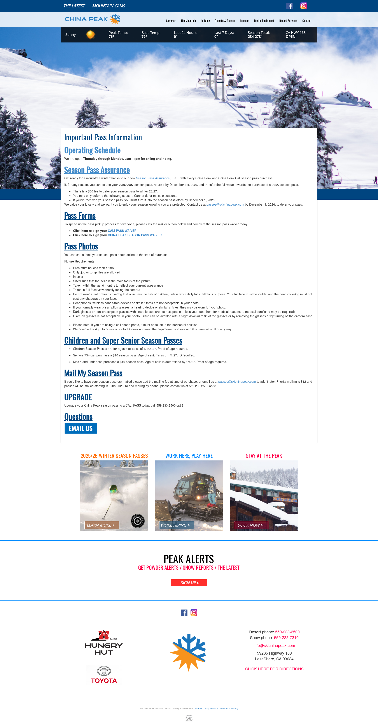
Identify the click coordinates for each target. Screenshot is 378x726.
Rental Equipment (264, 20)
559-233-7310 (286, 637)
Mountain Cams (108, 5)
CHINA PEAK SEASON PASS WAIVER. (135, 235)
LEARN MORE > (100, 525)
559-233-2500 (287, 631)
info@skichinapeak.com (274, 645)
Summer (171, 20)
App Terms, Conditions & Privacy (221, 708)
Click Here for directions (274, 668)
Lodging (205, 20)
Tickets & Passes (225, 20)
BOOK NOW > (250, 525)
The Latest (74, 5)
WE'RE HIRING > (175, 525)
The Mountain (188, 20)
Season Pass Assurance (153, 178)
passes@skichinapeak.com (225, 204)
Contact (307, 20)
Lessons (244, 20)
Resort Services (288, 20)
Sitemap (199, 708)
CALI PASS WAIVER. (122, 230)
